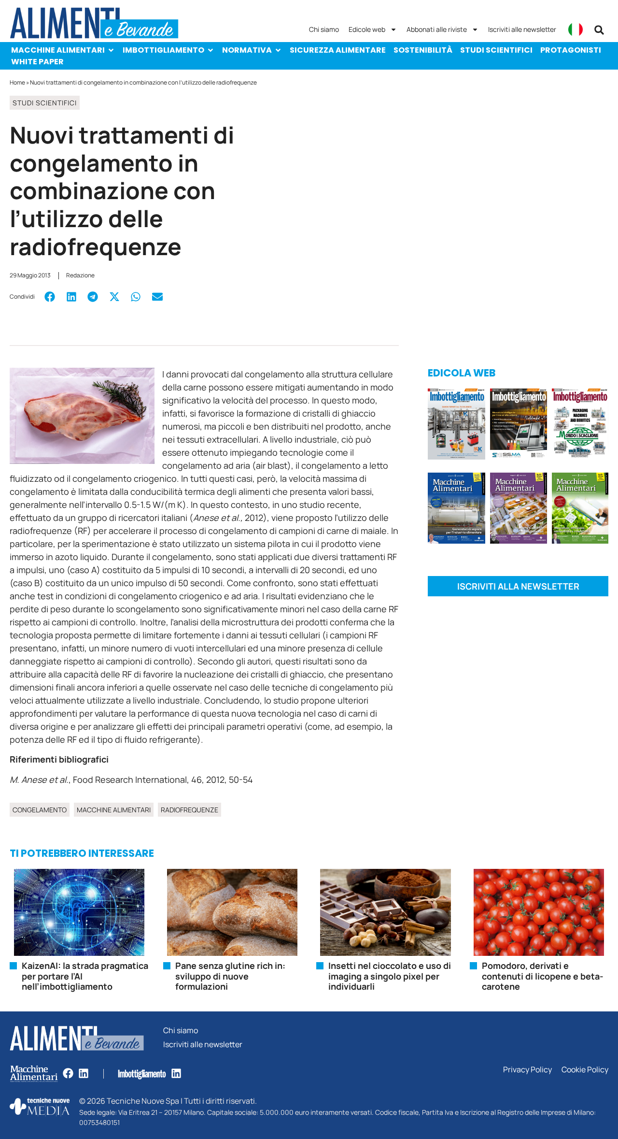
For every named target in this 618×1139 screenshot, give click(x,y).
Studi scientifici (496, 50)
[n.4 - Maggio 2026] (519, 426)
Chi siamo (324, 29)
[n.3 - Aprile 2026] (580, 426)
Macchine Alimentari (58, 50)
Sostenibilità (422, 50)
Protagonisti (570, 50)
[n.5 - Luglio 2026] (456, 426)
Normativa (247, 50)
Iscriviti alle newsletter (522, 29)
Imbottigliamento (163, 50)
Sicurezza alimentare (338, 50)
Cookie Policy (585, 1069)
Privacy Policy (527, 1069)
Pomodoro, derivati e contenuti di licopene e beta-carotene (543, 976)
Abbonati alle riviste (437, 29)
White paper (37, 61)
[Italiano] (575, 29)
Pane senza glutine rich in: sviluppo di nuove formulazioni (230, 976)
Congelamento (40, 809)
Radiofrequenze (189, 809)
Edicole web (367, 29)
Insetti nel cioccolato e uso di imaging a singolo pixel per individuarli (389, 976)
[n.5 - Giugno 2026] (456, 510)
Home (17, 82)
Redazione (80, 275)
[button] (599, 30)
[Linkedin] (83, 1073)
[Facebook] (68, 1073)
